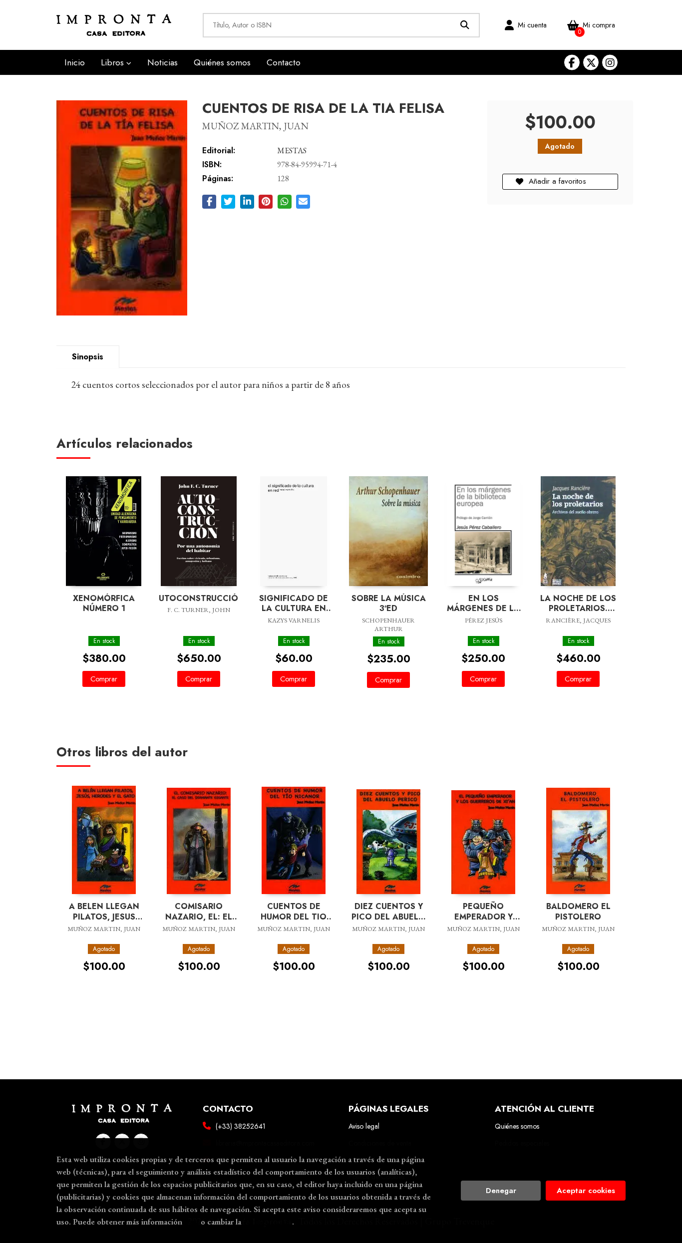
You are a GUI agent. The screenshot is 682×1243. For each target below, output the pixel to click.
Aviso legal (363, 1126)
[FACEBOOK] (572, 62)
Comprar (103, 679)
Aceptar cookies (586, 1190)
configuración (267, 1221)
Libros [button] (113, 62)
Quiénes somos (517, 1126)
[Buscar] (465, 25)
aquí (191, 1221)
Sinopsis (87, 356)
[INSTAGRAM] (610, 62)
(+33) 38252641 (241, 1126)
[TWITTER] (591, 62)
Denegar (501, 1190)
